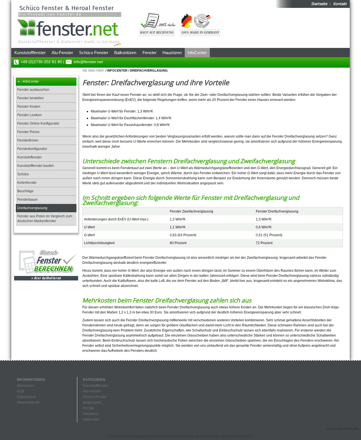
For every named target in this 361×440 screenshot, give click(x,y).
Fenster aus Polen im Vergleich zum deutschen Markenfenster (44, 218)
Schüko (23, 174)
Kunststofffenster (30, 52)
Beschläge (25, 191)
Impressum (25, 386)
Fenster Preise (28, 132)
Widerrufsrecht (28, 402)
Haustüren (172, 52)
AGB (20, 391)
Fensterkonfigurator (32, 149)
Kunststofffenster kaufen (35, 166)
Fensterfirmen (27, 140)
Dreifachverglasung (149, 70)
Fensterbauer (27, 200)
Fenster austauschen (33, 90)
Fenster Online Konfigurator (38, 123)
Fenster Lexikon (29, 115)
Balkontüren (125, 52)
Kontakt (340, 3)
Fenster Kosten (28, 107)
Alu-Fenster (62, 52)
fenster (77, 28)
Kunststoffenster (29, 157)
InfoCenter (197, 52)
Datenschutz (26, 397)
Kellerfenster (27, 183)
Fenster (149, 52)
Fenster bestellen (30, 98)
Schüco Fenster (93, 52)
